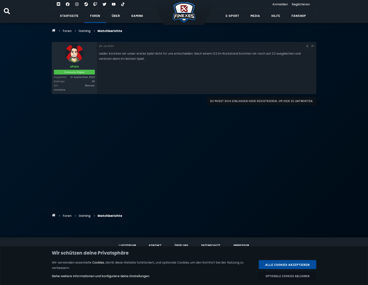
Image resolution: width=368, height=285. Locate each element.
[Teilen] (307, 46)
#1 (312, 46)
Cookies (98, 262)
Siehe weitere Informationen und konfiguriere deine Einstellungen (100, 276)
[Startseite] (54, 30)
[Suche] (7, 11)
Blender (90, 85)
